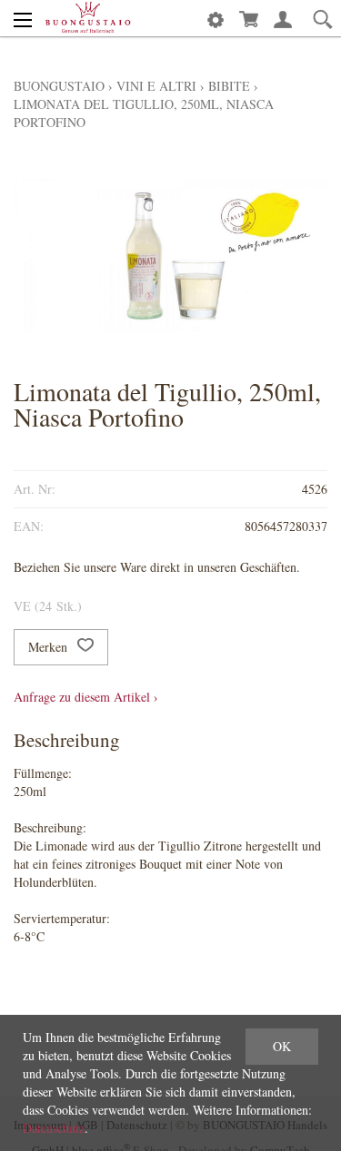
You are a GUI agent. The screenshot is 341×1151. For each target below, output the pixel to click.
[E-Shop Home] (88, 18)
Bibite (229, 85)
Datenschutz (54, 1127)
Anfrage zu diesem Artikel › (86, 696)
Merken (49, 646)
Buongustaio (59, 85)
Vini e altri (156, 85)
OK (282, 1046)
